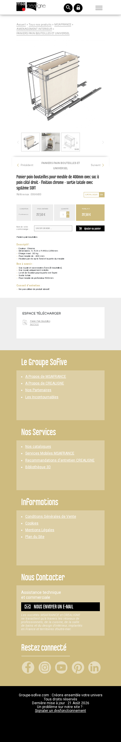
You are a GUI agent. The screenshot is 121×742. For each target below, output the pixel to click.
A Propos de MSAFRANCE (45, 377)
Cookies (31, 523)
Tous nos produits (40, 24)
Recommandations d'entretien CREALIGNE (60, 460)
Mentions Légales (39, 530)
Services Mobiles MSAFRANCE (49, 453)
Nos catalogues (38, 447)
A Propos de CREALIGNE (44, 383)
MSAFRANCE (62, 24)
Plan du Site (34, 537)
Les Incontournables (41, 397)
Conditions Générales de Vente (50, 517)
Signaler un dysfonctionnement (60, 711)
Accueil (21, 24)
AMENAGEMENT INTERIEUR (34, 29)
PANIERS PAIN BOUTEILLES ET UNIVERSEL (43, 33)
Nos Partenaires (38, 390)
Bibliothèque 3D (38, 467)
